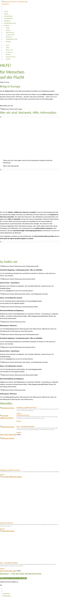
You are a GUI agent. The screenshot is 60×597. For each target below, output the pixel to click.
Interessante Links (10, 23)
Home (6, 11)
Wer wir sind (8, 16)
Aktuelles (7, 21)
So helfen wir (8, 18)
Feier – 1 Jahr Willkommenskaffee (25, 426)
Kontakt (6, 25)
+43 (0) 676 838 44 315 (10, 585)
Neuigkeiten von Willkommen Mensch (26, 407)
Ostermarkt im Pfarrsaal (22, 415)
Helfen (6, 14)
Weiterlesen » (19, 413)
